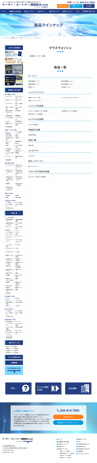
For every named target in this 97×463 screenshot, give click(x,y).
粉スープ (8, 141)
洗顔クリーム (18, 269)
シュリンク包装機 (18, 107)
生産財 (8, 195)
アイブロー (18, 149)
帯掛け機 (30, 145)
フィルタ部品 (18, 132)
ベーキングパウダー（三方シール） (18, 241)
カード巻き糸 (9, 232)
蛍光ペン (17, 285)
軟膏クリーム (18, 287)
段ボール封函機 (9, 107)
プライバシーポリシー (84, 454)
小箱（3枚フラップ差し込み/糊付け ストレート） (9, 179)
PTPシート (9, 226)
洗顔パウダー (9, 273)
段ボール (8, 306)
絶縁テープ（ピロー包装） (9, 279)
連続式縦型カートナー (34, 84)
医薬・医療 (18, 197)
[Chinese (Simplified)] (68, 2)
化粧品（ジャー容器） (18, 259)
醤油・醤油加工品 (9, 290)
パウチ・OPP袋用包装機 (9, 336)
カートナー (9, 96)
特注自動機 (9, 127)
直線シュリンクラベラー (34, 100)
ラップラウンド (9, 165)
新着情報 (14, 363)
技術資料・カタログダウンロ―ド (76, 6)
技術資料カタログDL (84, 449)
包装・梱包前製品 (9, 303)
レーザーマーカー (18, 118)
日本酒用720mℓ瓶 (18, 266)
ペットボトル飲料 (9, 245)
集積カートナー (32, 87)
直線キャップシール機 (37, 56)
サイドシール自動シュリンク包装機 (37, 111)
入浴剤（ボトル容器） (19, 256)
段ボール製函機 (19, 104)
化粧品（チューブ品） (9, 263)
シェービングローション (9, 236)
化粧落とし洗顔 (9, 138)
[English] (71, 2)
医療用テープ (18, 151)
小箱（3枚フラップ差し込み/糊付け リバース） (19, 172)
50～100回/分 (9, 205)
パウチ (7, 298)
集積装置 (17, 116)
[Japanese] (73, 2)
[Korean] (75, 2)
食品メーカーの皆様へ (12, 346)
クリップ (17, 232)
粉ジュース (9, 132)
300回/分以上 (10, 208)
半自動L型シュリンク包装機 (69, 111)
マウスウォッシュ (9, 249)
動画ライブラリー (68, 11)
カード (17, 230)
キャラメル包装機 (33, 124)
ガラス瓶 (17, 306)
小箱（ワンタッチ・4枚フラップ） (19, 166)
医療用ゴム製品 (19, 157)
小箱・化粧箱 (18, 302)
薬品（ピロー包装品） (18, 282)
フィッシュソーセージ (9, 240)
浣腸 (16, 273)
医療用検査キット (9, 220)
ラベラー (8, 121)
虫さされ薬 (9, 285)
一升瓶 (17, 252)
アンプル (17, 134)
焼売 (16, 234)
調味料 (8, 287)
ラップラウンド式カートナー (19, 97)
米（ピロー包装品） (18, 275)
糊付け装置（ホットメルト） (9, 112)
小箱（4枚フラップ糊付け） (19, 184)
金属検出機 (18, 121)
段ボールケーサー (33, 166)
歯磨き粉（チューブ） (10, 270)
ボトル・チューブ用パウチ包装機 (37, 177)
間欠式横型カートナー (67, 81)
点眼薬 (8, 151)
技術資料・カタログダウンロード (68, 422)
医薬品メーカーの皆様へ (12, 348)
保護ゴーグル (9, 255)
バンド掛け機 (9, 117)
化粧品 (17, 138)
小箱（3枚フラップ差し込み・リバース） (19, 178)
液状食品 (8, 149)
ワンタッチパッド (9, 252)
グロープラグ (9, 234)
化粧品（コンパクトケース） (9, 259)
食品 (7, 197)
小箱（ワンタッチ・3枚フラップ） (9, 171)
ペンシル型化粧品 (18, 227)
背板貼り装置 (32, 135)
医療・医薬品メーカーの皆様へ (67, 453)
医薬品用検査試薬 (19, 220)
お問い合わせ (68, 417)
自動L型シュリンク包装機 (35, 114)
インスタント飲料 (9, 153)
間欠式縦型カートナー (67, 84)
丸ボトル (17, 298)
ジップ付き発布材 (18, 146)
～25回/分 (9, 202)
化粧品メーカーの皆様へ (12, 350)
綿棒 (16, 278)
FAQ (77, 11)
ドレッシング (18, 236)
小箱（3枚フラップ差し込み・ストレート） (9, 188)
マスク (17, 248)
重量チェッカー (9, 124)
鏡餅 (16, 289)
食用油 (8, 230)
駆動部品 (8, 134)
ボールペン (18, 244)
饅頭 (16, 136)
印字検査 (17, 110)
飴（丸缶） (8, 293)
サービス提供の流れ (14, 357)
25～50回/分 (19, 202)
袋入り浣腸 (9, 136)
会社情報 (88, 6)
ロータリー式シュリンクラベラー (70, 97)
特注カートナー (9, 100)
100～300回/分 (19, 205)
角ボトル (8, 300)
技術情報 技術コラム (83, 444)
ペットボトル (18, 300)
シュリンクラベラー (10, 324)
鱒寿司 (17, 153)
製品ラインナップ (29, 11)
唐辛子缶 (8, 266)
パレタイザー (31, 156)
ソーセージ (9, 156)
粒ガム (17, 143)
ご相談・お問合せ (63, 6)
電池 (7, 145)
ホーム (4, 11)
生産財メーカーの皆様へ (12, 352)
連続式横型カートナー (34, 81)
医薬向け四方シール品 (9, 223)
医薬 (7, 143)
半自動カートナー (66, 87)
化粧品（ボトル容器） (19, 263)
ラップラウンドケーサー (9, 333)
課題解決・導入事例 (15, 11)
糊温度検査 (9, 116)
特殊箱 (8, 183)
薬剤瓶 (8, 282)
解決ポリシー (42, 11)
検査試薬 (8, 160)
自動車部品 (18, 141)
